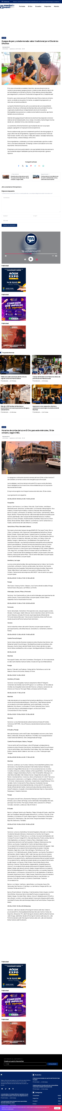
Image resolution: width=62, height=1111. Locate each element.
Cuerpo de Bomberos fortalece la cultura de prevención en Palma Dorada (46, 377)
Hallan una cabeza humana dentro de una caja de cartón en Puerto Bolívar (13, 377)
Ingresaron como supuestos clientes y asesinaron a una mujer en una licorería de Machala (46, 408)
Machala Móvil (6, 47)
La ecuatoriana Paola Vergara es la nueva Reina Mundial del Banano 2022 (14, 1102)
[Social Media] (2, 1089)
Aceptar (57, 1108)
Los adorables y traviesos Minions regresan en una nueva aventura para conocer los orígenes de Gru (14, 1094)
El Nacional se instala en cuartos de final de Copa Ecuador (46, 1078)
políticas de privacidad (40, 1107)
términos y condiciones (7, 1109)
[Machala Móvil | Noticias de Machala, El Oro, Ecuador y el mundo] (7, 6)
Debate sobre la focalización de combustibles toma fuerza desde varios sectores (45, 1086)
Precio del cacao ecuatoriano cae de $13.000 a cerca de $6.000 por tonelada (32, 1)
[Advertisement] (31, 22)
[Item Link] (15, 364)
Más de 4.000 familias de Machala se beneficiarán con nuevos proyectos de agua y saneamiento (15, 408)
